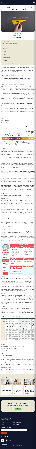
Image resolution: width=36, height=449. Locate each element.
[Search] (31, 2)
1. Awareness (5, 48)
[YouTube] (7, 436)
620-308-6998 (4, 444)
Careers (2, 422)
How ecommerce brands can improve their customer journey (12, 63)
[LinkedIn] (3, 436)
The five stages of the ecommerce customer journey (11, 46)
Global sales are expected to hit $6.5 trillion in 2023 (20, 75)
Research (4, 59)
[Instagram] (5, 436)
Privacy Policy (16, 424)
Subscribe (4, 432)
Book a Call (18, 408)
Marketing (18, 33)
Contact (3, 424)
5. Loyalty (4, 54)
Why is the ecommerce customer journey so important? (12, 45)
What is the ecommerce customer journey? (9, 43)
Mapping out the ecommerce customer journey (10, 220)
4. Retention (5, 52)
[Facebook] (1, 436)
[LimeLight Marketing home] (5, 2)
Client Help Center (17, 422)
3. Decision (4, 51)
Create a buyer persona (7, 57)
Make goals (5, 60)
